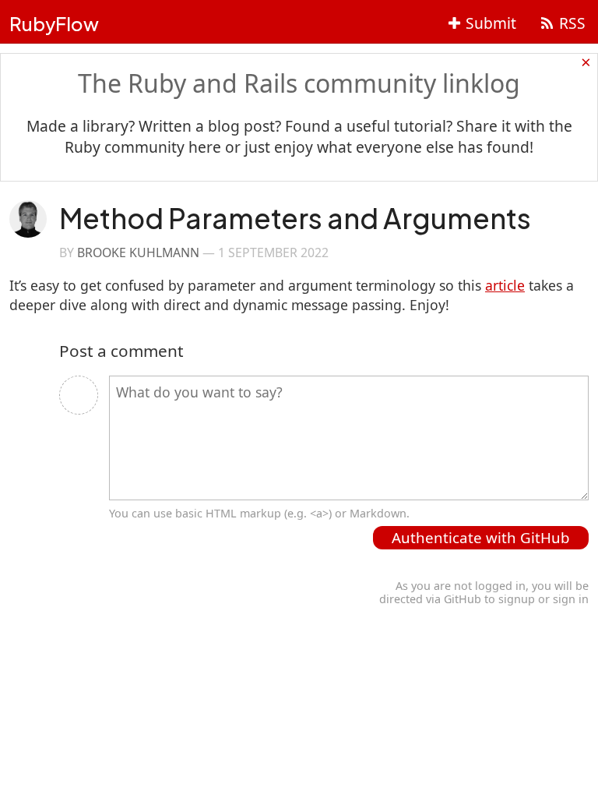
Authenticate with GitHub (481, 537)
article (505, 285)
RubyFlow (54, 23)
